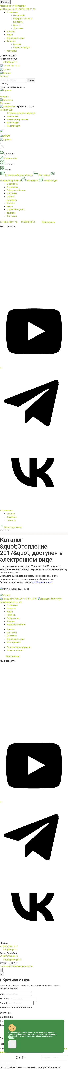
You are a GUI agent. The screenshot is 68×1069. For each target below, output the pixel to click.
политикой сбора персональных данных (30, 1037)
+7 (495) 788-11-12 (26, 9)
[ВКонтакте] (34, 505)
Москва (5, 2)
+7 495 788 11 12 (11, 65)
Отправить (8, 1063)
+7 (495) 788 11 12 (8, 222)
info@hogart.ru (10, 62)
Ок (12, 1044)
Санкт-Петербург (16, 6)
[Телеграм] (34, 437)
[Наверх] (1, 970)
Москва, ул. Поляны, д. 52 (24, 598)
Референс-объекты (23, 18)
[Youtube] (34, 365)
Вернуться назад (12, 527)
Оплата (17, 25)
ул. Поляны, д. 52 (8, 9)
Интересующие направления (16, 1007)
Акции (10, 34)
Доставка (18, 28)
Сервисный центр (15, 38)
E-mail (3, 1003)
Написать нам (48, 222)
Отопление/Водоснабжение (19, 175)
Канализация (50, 180)
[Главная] (5, 69)
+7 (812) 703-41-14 (9, 956)
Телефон (4, 998)
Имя (2, 994)
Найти (31, 80)
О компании (12, 12)
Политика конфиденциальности (16, 966)
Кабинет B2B (6, 110)
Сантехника (44, 175)
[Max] (34, 263)
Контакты (18, 22)
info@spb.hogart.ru (12, 959)
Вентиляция (32, 180)
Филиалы (11, 41)
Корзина (4, 96)
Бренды (11, 31)
